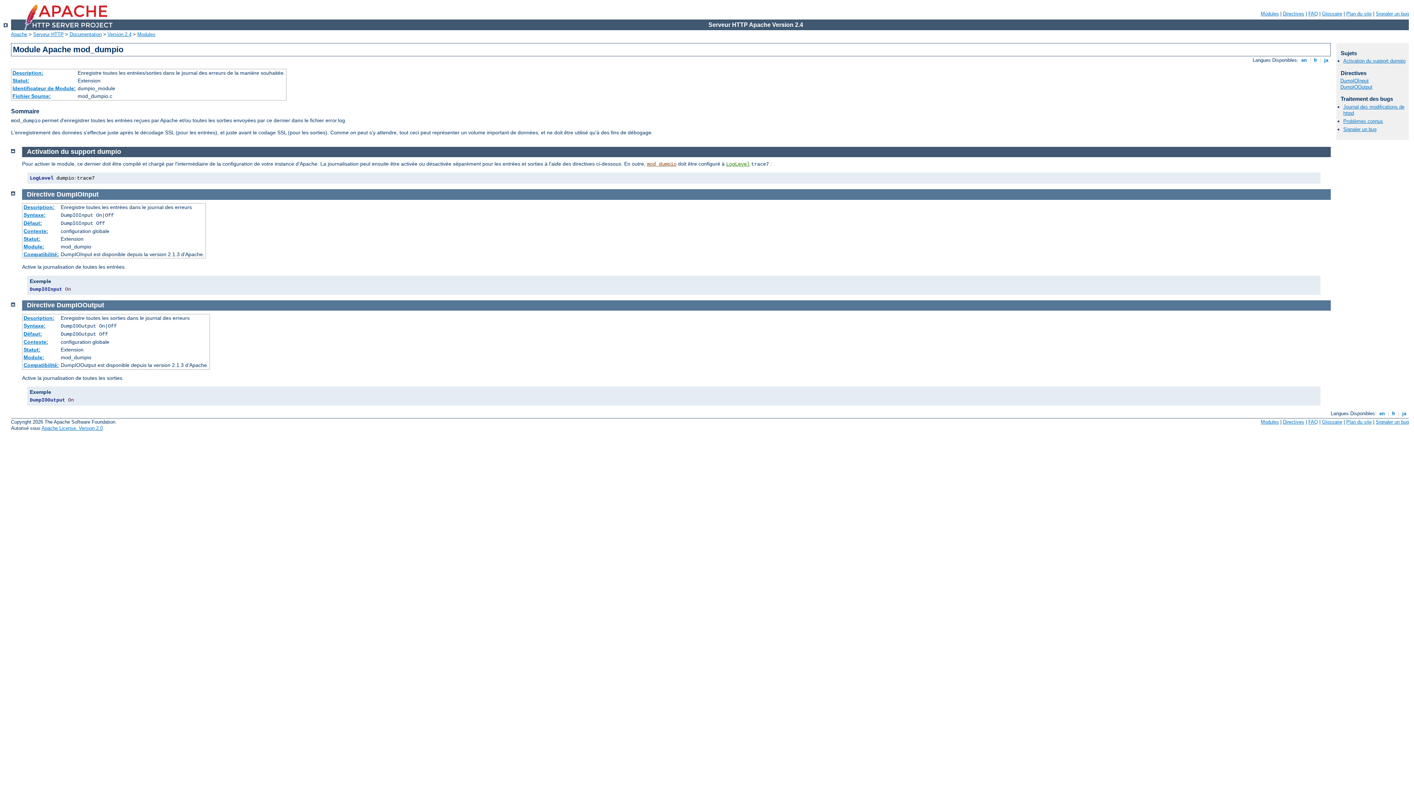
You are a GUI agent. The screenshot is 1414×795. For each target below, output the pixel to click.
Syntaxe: (35, 215)
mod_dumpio (661, 164)
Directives (1293, 14)
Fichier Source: (32, 96)
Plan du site (1359, 14)
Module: (34, 247)
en (1304, 60)
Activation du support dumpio (1374, 61)
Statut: (21, 81)
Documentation (86, 34)
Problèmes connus (1363, 121)
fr (1315, 60)
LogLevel (738, 164)
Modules (1270, 14)
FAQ (1313, 14)
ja (1326, 60)
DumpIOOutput (1356, 87)
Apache (19, 34)
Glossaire (1332, 14)
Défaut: (33, 223)
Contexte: (36, 231)
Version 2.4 (119, 34)
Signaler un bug (1392, 14)
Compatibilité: (41, 254)
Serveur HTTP (48, 34)
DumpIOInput (1354, 81)
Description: (28, 73)
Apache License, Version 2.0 (72, 428)
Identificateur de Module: (44, 88)
